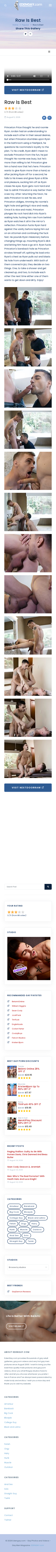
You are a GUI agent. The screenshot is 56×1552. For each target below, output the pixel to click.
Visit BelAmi (15, 1326)
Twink (31, 1241)
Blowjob (28, 1212)
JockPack (16, 1015)
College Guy (16, 1218)
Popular (25, 25)
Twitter (7, 1519)
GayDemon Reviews (21, 1291)
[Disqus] (28, 835)
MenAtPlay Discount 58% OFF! (30, 1121)
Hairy (34, 1223)
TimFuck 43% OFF (28, 1104)
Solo (26, 1235)
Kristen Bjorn (17, 1042)
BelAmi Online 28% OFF (28, 1070)
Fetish (13, 1223)
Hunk (12, 1229)
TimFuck (15, 1019)
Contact (8, 1515)
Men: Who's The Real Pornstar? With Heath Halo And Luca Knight (26, 1177)
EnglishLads (17, 1024)
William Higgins (19, 1006)
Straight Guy (16, 1241)
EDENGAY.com (37, 1545)
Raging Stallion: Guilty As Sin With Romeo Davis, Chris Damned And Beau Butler (27, 1154)
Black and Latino (36, 1218)
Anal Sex (14, 1235)
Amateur (14, 1206)
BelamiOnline (18, 1001)
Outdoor (37, 1229)
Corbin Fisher (18, 1028)
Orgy (23, 1223)
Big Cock (14, 1212)
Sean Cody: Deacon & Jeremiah (23, 1166)
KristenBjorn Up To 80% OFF (28, 1088)
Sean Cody (17, 1010)
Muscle (24, 1229)
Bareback (29, 1206)
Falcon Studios (18, 1037)
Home (15, 25)
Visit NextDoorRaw (27, 90)
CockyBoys (17, 1033)
